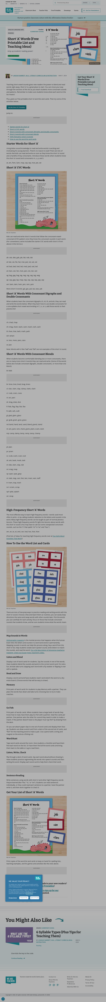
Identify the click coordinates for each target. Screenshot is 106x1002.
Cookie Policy (29, 893)
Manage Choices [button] (13, 897)
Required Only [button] (23, 897)
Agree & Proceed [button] (34, 897)
